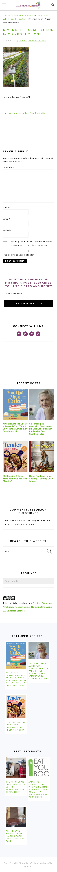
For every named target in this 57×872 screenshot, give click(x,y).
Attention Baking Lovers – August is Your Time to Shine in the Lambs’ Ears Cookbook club (15, 427)
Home (6, 15)
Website (7, 230)
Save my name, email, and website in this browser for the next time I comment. (31, 243)
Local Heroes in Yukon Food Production (26, 113)
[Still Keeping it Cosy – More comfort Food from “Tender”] (15, 456)
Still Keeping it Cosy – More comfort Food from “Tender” (15, 478)
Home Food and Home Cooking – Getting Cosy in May (41, 478)
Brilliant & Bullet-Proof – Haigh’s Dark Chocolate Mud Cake (15, 836)
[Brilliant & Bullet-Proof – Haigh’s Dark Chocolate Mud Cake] (16, 817)
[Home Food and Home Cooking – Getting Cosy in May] (41, 456)
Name (6, 207)
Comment (8, 167)
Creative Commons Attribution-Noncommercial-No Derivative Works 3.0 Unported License (27, 607)
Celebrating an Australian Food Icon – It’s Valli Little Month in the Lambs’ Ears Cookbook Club (40, 428)
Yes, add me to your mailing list (18, 254)
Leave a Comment (37, 40)
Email (6, 219)
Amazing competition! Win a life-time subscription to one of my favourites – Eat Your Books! (38, 789)
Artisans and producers (23, 15)
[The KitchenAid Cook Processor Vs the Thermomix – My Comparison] (16, 767)
